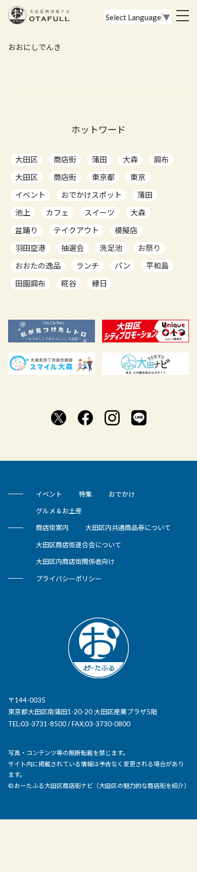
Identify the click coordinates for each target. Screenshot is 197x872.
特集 (85, 494)
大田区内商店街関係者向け (75, 561)
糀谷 (68, 283)
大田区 (26, 159)
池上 (22, 212)
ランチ (87, 265)
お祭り (149, 247)
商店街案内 (52, 528)
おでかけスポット (91, 194)
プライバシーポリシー (69, 579)
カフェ (57, 212)
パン (122, 265)
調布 (161, 159)
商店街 (65, 159)
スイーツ (99, 212)
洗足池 (111, 247)
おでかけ (122, 494)
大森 (130, 159)
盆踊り (26, 230)
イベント (30, 194)
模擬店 (126, 230)
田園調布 (30, 283)
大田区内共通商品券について (128, 528)
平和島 (157, 265)
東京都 (103, 177)
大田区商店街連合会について (78, 545)
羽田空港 (30, 247)
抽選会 (72, 247)
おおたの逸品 (38, 265)
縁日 (99, 283)
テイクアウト (76, 230)
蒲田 (99, 159)
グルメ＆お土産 (59, 511)
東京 (137, 177)
